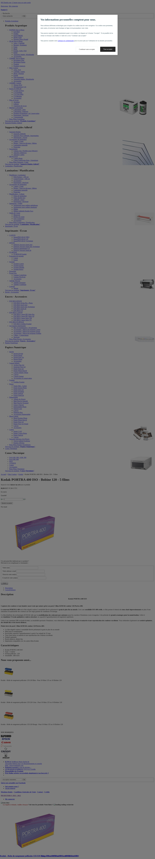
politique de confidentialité (66, 41)
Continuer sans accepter (87, 49)
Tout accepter (107, 49)
